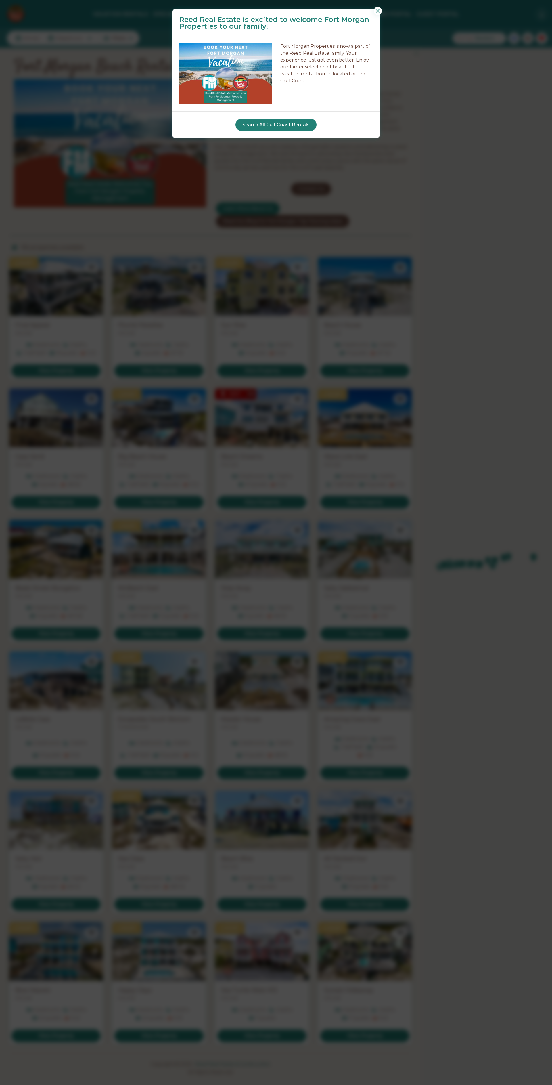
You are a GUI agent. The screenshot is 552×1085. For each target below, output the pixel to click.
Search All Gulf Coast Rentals (276, 124)
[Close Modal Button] (378, 11)
